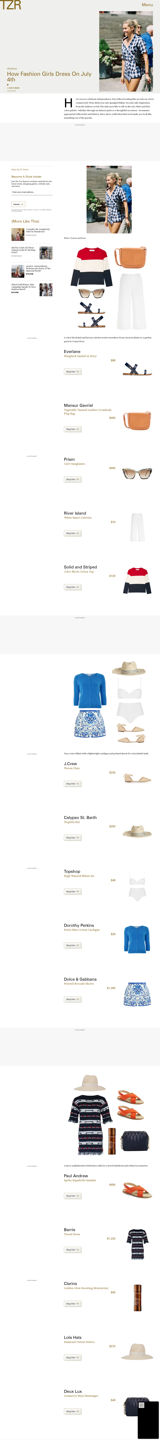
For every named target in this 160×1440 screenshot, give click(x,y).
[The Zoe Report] (10, 4)
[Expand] (140, 1403)
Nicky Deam (14, 88)
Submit (16, 204)
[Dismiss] (156, 1403)
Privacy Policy (18, 211)
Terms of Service (46, 209)
